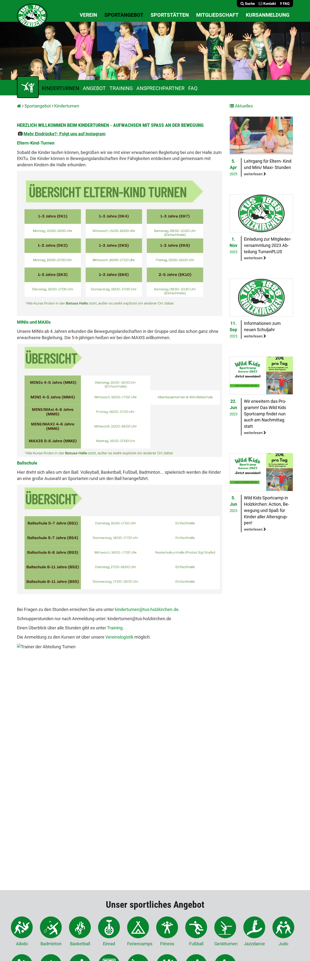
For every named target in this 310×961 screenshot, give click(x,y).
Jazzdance (254, 943)
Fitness (167, 943)
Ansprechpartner (160, 88)
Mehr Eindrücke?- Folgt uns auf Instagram (64, 133)
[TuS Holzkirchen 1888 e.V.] (32, 15)
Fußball (196, 943)
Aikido (22, 943)
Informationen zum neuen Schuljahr (262, 329)
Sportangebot (123, 15)
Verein (88, 15)
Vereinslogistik (119, 637)
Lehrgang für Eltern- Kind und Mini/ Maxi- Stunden (267, 167)
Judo (283, 943)
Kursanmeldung (267, 15)
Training (121, 88)
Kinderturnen (60, 88)
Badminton (51, 943)
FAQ (192, 88)
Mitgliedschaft (217, 15)
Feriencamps (138, 943)
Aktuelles (243, 105)
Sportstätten (170, 15)
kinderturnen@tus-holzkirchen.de (146, 609)
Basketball (80, 943)
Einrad (109, 943)
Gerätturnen (225, 943)
